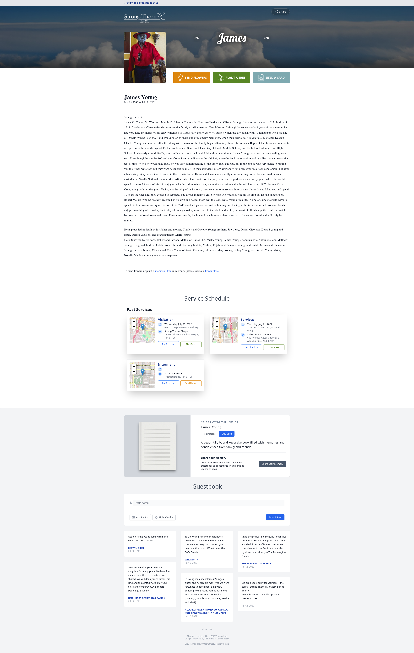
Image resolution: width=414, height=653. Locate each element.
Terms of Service (215, 638)
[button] (143, 327)
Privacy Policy (198, 638)
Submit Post (275, 517)
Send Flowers (191, 383)
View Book (209, 433)
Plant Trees (191, 344)
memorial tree (163, 271)
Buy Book (227, 433)
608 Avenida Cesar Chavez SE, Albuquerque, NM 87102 (263, 339)
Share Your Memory (272, 463)
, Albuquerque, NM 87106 (178, 376)
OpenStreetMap (210, 644)
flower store (212, 271)
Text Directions (168, 344)
